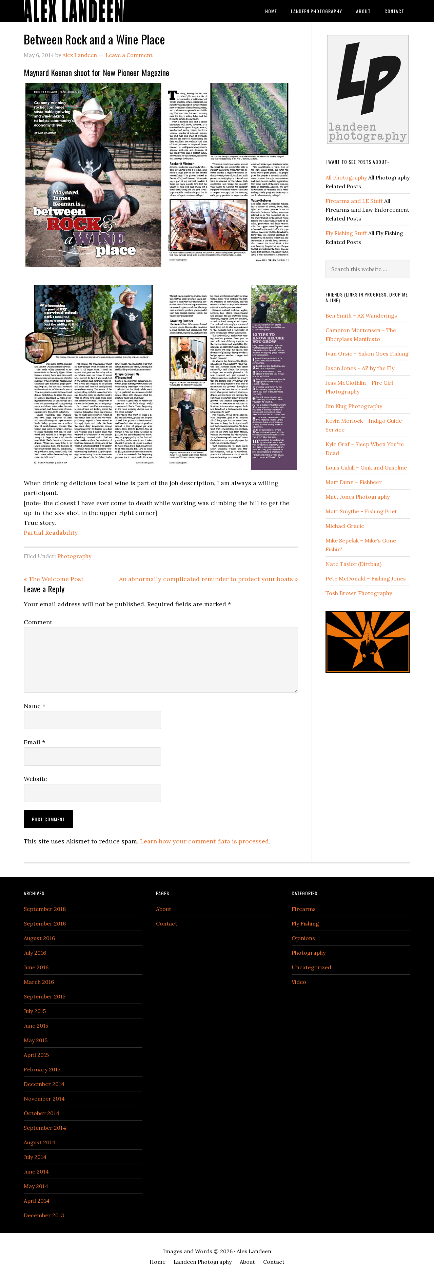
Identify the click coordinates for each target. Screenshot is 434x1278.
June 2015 (36, 1025)
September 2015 (44, 996)
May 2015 (35, 1040)
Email (34, 742)
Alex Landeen (78, 11)
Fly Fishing (305, 923)
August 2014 (39, 1142)
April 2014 (37, 1200)
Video (299, 981)
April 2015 (36, 1054)
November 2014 (44, 1098)
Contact (166, 923)
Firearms (304, 908)
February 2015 (42, 1069)
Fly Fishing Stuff (346, 233)
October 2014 (41, 1113)
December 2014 (44, 1084)
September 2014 (45, 1127)
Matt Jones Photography (358, 496)
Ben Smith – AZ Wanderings (361, 315)
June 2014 (36, 1171)
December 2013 (44, 1215)
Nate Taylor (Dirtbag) (353, 563)
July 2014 (35, 1156)
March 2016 (39, 981)
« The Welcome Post (53, 579)
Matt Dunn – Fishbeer (354, 482)
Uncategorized (311, 967)
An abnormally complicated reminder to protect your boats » (208, 579)
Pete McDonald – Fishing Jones (366, 578)
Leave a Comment (129, 55)
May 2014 (36, 1186)
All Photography (346, 177)
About (163, 908)
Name (34, 706)
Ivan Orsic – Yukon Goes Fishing (367, 353)
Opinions (303, 938)
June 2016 (36, 967)
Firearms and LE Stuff (354, 200)
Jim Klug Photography (354, 406)
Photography (74, 556)
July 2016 (35, 952)
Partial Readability (51, 532)
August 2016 (39, 938)
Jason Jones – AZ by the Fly (360, 368)
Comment (38, 622)
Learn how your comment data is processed (204, 841)
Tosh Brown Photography (359, 593)
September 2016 (45, 923)
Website (35, 779)
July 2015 (35, 1011)
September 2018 (45, 908)
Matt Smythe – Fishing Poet (361, 511)
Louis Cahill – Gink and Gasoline (366, 467)
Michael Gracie (345, 525)
